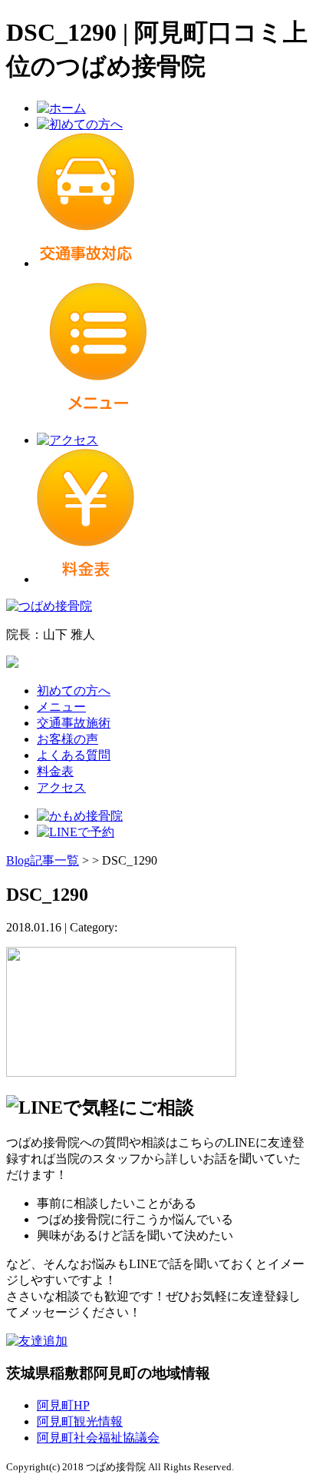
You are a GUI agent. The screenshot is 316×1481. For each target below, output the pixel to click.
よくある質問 (73, 755)
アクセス (61, 787)
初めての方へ (73, 690)
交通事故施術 (73, 722)
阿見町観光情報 (80, 1421)
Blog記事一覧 (42, 860)
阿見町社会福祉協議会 (98, 1437)
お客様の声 (67, 738)
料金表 (55, 771)
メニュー (61, 706)
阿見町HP (63, 1405)
